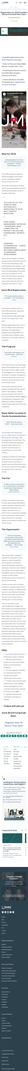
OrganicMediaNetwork (14, 492)
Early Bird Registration (14, 654)
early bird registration (11, 318)
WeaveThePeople (14, 547)
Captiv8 (19, 165)
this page (18, 678)
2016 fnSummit (7, 60)
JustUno (14, 300)
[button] (16, 3)
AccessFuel (14, 356)
